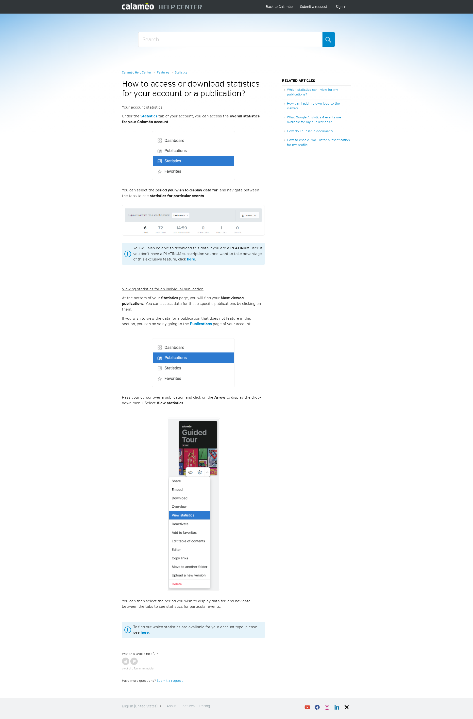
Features (163, 72)
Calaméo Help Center (136, 72)
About (171, 706)
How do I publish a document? (310, 131)
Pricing (204, 706)
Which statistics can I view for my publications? (312, 92)
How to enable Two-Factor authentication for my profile (318, 142)
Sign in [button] (341, 7)
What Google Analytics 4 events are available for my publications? (314, 119)
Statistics (181, 72)
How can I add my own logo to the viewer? (313, 106)
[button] (125, 661)
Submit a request (313, 7)
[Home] (138, 7)
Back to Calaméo (279, 7)
